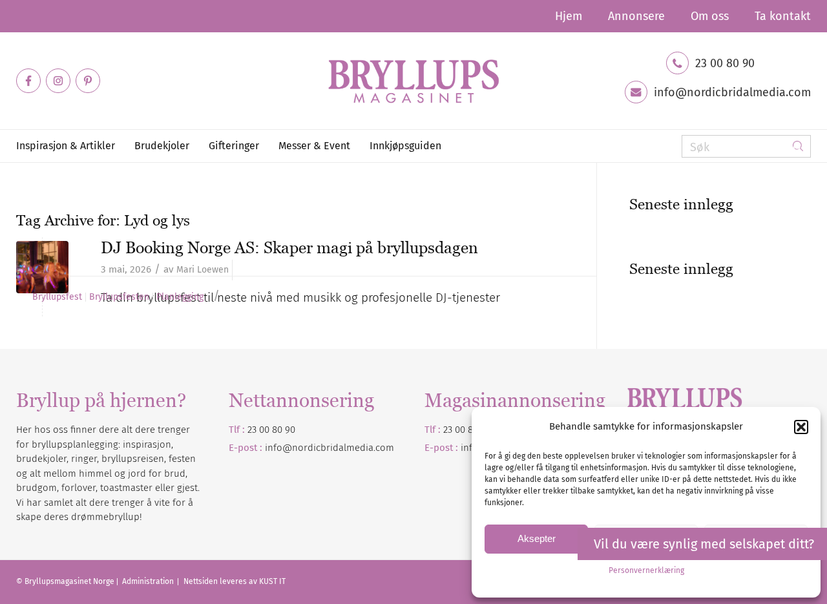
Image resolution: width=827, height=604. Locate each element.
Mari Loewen (202, 269)
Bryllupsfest (57, 297)
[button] (801, 427)
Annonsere (636, 16)
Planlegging (180, 297)
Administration (149, 581)
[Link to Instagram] (58, 80)
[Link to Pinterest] (88, 80)
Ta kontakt (783, 16)
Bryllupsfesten (119, 297)
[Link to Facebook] (28, 80)
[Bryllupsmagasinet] (413, 80)
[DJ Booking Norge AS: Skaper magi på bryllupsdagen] (42, 267)
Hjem (568, 16)
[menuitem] (568, 16)
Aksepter (537, 538)
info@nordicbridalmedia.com (732, 92)
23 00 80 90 (725, 63)
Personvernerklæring (646, 570)
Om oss (710, 16)
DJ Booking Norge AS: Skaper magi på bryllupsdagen (289, 247)
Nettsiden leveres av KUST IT (234, 581)
